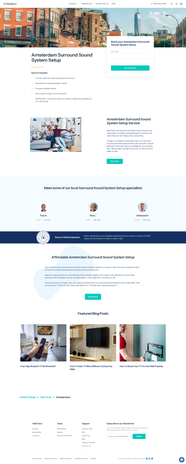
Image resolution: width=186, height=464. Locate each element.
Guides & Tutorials (88, 442)
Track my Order (87, 429)
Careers (60, 432)
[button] (181, 459)
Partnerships (61, 429)
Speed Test (86, 436)
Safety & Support (66, 458)
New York (45, 397)
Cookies (93, 458)
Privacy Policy (37, 458)
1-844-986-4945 (159, 4)
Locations (35, 436)
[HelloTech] (10, 4)
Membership (36, 432)
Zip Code (114, 52)
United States (27, 397)
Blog (83, 439)
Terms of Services (50, 458)
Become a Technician (64, 436)
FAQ (83, 432)
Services (35, 429)
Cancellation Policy (81, 458)
